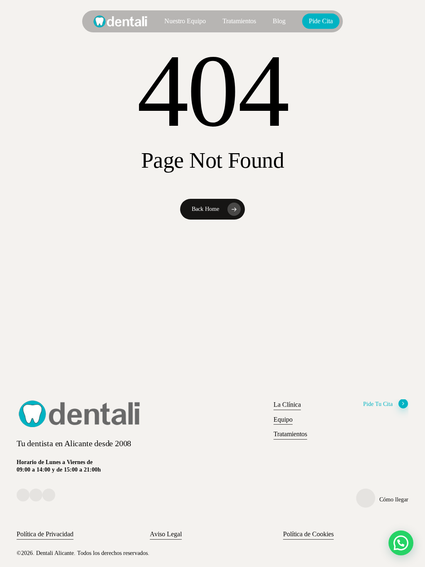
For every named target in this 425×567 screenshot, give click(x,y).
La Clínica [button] (287, 404)
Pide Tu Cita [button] (378, 404)
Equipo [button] (283, 419)
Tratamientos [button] (290, 433)
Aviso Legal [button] (166, 534)
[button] (400, 542)
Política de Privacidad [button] (45, 534)
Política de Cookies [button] (308, 534)
